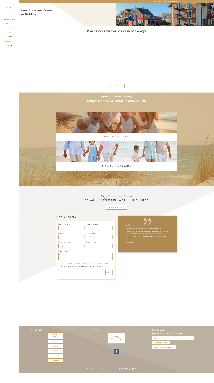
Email (60, 233)
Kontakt (9, 45)
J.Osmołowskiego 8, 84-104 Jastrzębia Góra (173, 338)
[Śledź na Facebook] (116, 351)
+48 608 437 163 (158, 1)
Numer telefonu (92, 224)
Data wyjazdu (91, 242)
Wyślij (108, 273)
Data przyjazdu (64, 242)
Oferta (9, 24)
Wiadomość (63, 251)
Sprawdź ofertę (116, 207)
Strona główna (9, 19)
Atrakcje (9, 32)
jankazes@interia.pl (116, 57)
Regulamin (9, 41)
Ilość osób (90, 233)
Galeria (9, 37)
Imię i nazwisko (64, 224)
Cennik (9, 28)
